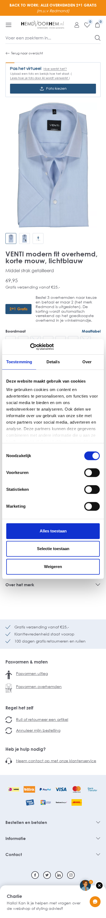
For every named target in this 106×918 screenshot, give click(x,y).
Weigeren (53, 566)
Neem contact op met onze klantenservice (56, 760)
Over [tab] (87, 361)
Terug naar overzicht (27, 53)
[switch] (92, 472)
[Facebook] (35, 875)
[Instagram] (71, 875)
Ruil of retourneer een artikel (42, 719)
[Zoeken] (98, 38)
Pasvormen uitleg (32, 673)
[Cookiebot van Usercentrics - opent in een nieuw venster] (30, 346)
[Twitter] (47, 875)
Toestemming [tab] (19, 361)
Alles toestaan (53, 531)
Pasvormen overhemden (39, 686)
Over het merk (19, 584)
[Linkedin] (59, 875)
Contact (13, 854)
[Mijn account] (75, 24)
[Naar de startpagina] (42, 25)
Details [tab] (53, 361)
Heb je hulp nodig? (25, 749)
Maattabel (91, 331)
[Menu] (8, 24)
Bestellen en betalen (26, 822)
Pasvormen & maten (26, 662)
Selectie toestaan (53, 548)
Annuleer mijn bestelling (38, 730)
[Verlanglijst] (85, 24)
